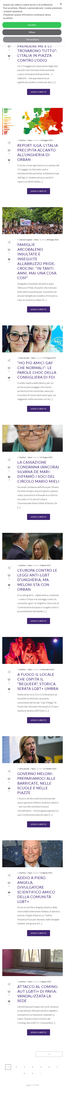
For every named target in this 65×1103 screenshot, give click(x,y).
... (40, 1073)
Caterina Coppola (25, 239)
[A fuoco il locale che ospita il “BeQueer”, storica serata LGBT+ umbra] (32, 650)
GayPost (22, 140)
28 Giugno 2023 (53, 239)
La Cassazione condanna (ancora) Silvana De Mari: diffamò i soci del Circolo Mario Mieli (38, 471)
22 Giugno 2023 (46, 457)
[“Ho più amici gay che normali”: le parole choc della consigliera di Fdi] (32, 338)
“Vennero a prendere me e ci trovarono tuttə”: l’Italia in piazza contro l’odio (37, 50)
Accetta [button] (32, 25)
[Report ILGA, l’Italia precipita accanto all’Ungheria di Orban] (32, 121)
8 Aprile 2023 (45, 565)
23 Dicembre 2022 (47, 669)
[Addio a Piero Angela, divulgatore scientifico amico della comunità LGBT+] (32, 853)
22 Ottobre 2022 (50, 769)
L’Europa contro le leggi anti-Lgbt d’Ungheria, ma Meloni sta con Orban (37, 579)
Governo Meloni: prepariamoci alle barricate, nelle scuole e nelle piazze (36, 783)
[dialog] (32, 23)
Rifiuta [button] (32, 32)
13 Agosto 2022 (46, 873)
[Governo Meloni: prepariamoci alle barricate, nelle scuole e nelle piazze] (32, 749)
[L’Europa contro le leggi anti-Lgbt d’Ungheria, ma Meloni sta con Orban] (32, 546)
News (30, 140)
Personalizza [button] (32, 39)
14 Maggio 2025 (46, 140)
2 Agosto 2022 (45, 981)
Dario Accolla (24, 358)
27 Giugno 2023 (50, 358)
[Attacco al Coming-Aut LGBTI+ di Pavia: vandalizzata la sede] (32, 962)
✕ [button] (61, 4)
